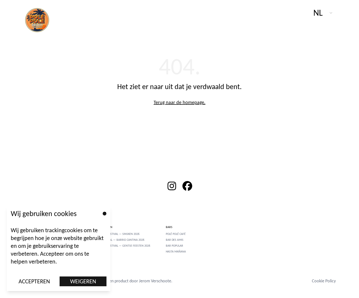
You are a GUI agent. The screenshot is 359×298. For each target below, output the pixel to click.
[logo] (39, 19)
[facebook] (187, 186)
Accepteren (34, 281)
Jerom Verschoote (155, 281)
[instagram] (172, 186)
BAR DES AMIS (174, 239)
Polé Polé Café (176, 234)
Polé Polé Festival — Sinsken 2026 (116, 234)
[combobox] (323, 13)
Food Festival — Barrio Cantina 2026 (119, 239)
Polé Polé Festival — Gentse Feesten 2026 (122, 245)
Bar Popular (174, 245)
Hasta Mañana (176, 251)
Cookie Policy (324, 281)
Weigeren (83, 281)
